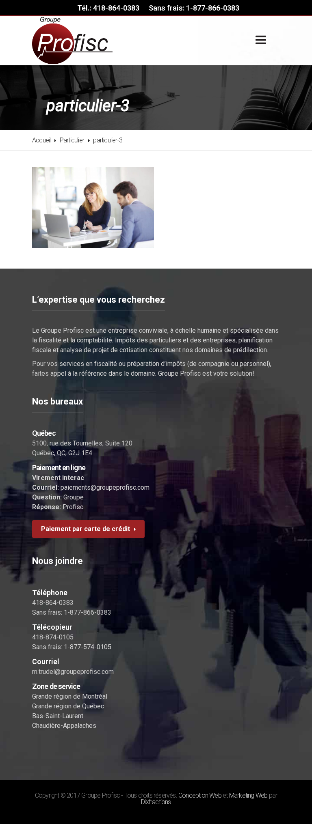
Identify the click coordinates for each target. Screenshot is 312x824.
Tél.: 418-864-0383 (108, 8)
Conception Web (199, 795)
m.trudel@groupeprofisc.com (73, 672)
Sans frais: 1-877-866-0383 (194, 8)
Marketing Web (248, 795)
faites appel (49, 373)
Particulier (72, 140)
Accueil (41, 140)
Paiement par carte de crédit (85, 529)
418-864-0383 (53, 603)
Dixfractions (156, 802)
